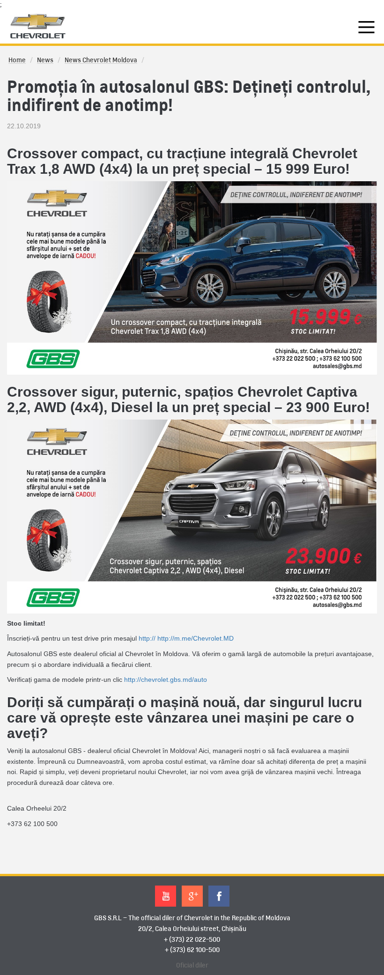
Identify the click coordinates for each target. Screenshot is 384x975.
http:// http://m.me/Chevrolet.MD (186, 638)
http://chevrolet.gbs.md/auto (165, 679)
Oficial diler (192, 965)
